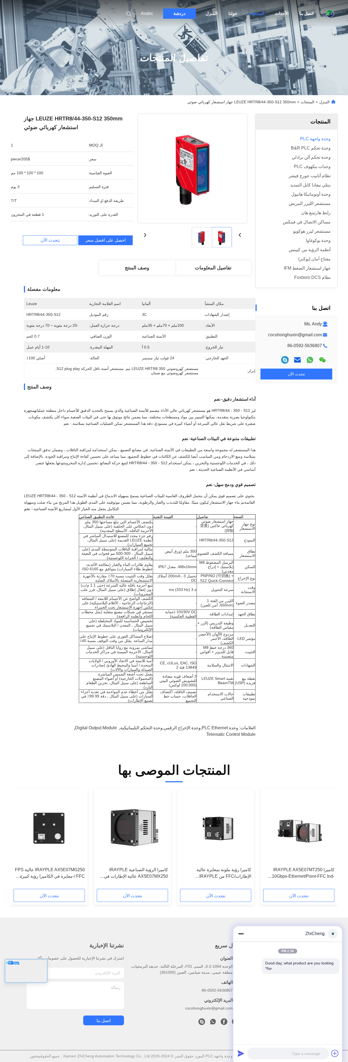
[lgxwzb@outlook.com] (285, 360)
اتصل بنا (306, 13)
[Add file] (335, 1053)
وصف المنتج (137, 267)
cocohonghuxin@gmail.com (295, 334)
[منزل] (329, 13)
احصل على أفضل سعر (105, 240)
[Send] (241, 1053)
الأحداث (281, 13)
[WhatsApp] (310, 360)
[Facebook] (224, 1023)
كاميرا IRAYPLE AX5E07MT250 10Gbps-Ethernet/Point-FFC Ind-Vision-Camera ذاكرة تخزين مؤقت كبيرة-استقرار (302, 873)
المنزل (211, 13)
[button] (327, 841)
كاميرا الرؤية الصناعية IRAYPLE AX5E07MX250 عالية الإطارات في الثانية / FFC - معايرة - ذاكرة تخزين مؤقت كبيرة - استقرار (136, 873)
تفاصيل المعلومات (213, 267)
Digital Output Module (96, 727)
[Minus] (241, 933)
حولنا (232, 13)
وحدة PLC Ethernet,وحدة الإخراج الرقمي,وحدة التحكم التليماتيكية (179, 727)
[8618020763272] (213, 1023)
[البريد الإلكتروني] (297, 360)
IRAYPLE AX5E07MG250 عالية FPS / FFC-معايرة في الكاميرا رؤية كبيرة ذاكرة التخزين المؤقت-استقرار (50, 873)
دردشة (179, 13)
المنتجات (256, 13)
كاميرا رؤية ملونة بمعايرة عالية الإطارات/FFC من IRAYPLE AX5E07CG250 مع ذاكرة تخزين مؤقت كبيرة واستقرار (215, 873)
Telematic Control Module (231, 734)
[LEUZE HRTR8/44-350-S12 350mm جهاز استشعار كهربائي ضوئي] (192, 168)
